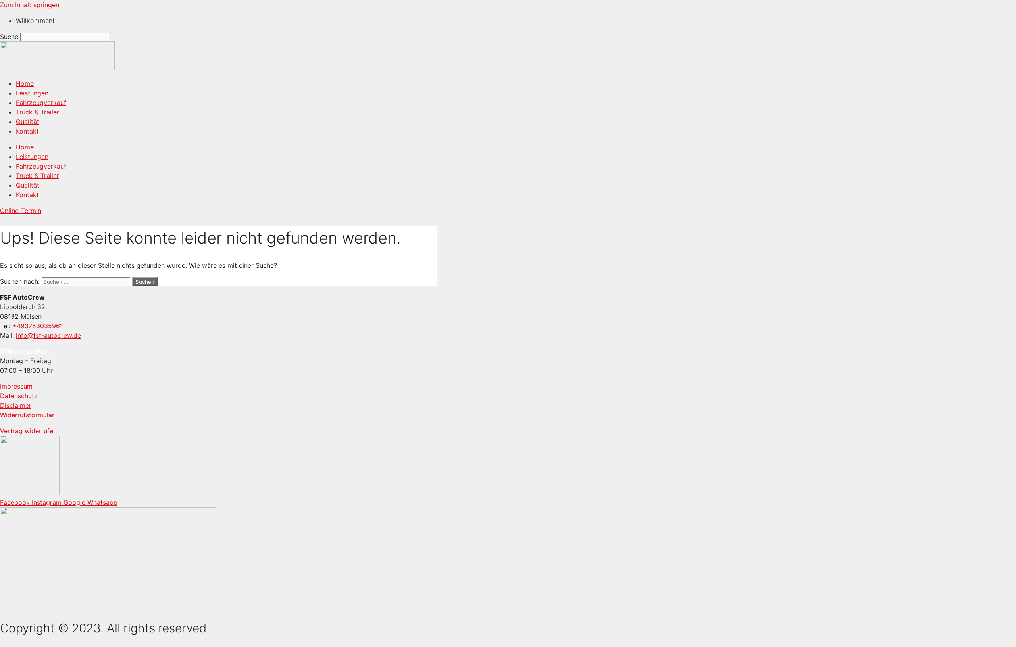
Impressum (16, 386)
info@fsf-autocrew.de (48, 335)
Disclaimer (15, 405)
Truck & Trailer (37, 112)
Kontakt (27, 131)
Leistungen (32, 93)
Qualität (27, 122)
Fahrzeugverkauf (41, 103)
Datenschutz (19, 396)
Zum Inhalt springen (29, 5)
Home (25, 83)
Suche (9, 37)
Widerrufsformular (27, 415)
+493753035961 (37, 326)
